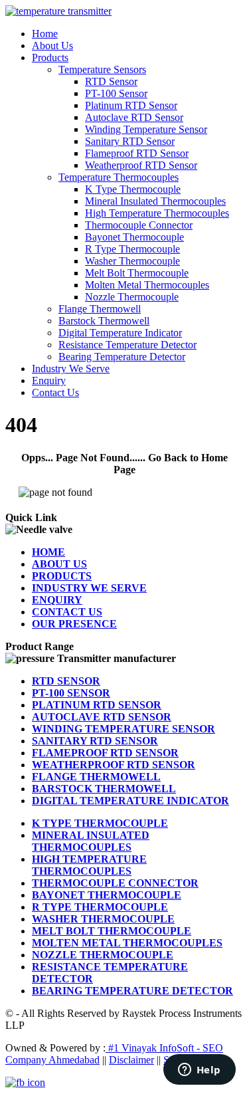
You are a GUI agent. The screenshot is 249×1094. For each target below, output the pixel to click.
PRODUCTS (62, 576)
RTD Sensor (111, 81)
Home (45, 33)
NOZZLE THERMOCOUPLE (102, 954)
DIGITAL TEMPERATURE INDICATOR (130, 800)
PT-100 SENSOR (71, 693)
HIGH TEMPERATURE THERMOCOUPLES (89, 865)
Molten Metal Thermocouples (147, 284)
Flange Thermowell (99, 308)
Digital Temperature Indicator (120, 332)
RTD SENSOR (66, 681)
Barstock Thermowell (103, 320)
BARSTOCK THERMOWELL (104, 788)
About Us (52, 45)
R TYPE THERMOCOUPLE (100, 907)
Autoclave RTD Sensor (134, 117)
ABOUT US (59, 564)
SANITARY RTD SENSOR (95, 740)
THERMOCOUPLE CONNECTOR (115, 883)
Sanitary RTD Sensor (130, 141)
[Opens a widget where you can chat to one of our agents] (199, 1070)
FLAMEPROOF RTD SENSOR (105, 752)
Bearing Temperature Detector (121, 356)
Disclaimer (131, 1059)
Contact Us (55, 392)
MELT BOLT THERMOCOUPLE (111, 930)
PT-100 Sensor (116, 93)
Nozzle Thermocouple (132, 296)
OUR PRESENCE (74, 623)
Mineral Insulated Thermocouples (155, 201)
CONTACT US (67, 611)
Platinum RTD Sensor (131, 105)
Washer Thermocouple (132, 261)
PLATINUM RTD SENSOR (96, 705)
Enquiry (49, 380)
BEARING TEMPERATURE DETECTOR (132, 990)
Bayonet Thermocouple (134, 237)
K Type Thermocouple (133, 189)
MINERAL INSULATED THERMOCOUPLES (90, 841)
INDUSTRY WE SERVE (89, 588)
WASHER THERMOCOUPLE (103, 919)
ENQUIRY (57, 599)
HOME (48, 552)
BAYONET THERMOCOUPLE (106, 895)
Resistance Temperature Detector (127, 344)
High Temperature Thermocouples (157, 213)
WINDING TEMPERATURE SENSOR (123, 728)
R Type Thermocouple (132, 249)
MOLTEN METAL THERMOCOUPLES (127, 942)
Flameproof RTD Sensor (137, 153)
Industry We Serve (71, 368)
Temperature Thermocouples (118, 177)
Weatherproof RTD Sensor (141, 165)
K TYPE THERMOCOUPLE (100, 823)
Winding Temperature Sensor (146, 129)
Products (50, 57)
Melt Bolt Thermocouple (137, 272)
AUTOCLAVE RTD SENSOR (101, 716)
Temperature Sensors (102, 69)
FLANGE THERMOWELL (96, 776)
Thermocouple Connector (139, 225)
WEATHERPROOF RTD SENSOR (113, 764)
